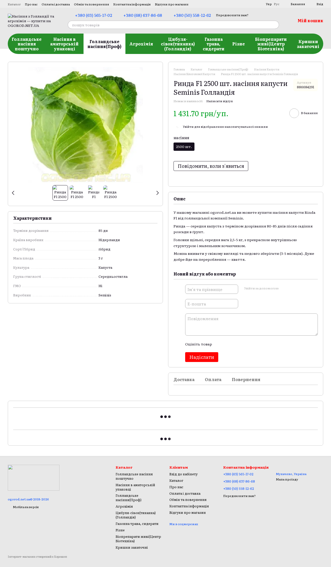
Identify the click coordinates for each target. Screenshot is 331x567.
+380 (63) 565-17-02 (93, 15)
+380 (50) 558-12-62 (192, 15)
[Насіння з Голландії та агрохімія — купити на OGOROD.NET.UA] (33, 477)
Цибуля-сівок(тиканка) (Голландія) (178, 44)
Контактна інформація (132, 4)
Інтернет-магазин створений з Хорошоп (37, 556)
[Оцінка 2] (228, 344)
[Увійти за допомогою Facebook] (284, 288)
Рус (276, 3)
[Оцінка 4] (245, 344)
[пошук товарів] (275, 25)
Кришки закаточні (308, 43)
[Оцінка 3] (237, 344)
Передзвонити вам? (232, 15)
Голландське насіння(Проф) (104, 43)
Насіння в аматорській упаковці (64, 44)
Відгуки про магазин (172, 4)
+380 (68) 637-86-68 (142, 15)
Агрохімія (141, 44)
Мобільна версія (25, 507)
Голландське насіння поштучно (27, 44)
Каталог (14, 4)
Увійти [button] (188, 126)
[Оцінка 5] (253, 344)
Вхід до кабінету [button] (183, 473)
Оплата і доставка (56, 4)
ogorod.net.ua (223, 212)
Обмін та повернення (91, 4)
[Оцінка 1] (220, 344)
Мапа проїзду (287, 479)
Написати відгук (219, 101)
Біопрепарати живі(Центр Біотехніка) (271, 44)
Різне (238, 44)
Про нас (31, 4)
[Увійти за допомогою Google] (292, 288)
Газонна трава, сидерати (213, 44)
